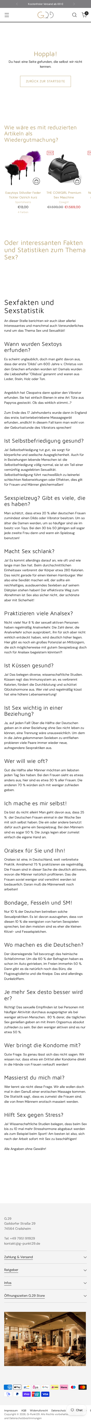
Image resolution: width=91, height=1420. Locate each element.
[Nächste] (74, 4)
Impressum (11, 1410)
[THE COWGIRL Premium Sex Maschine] (64, 168)
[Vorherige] (17, 4)
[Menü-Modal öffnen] (6, 15)
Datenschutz (58, 1410)
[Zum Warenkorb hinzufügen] (77, 181)
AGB (23, 1410)
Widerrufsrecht (39, 1410)
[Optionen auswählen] (36, 181)
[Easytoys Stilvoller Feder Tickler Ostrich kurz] (23, 168)
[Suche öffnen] (74, 15)
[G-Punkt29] (45, 15)
